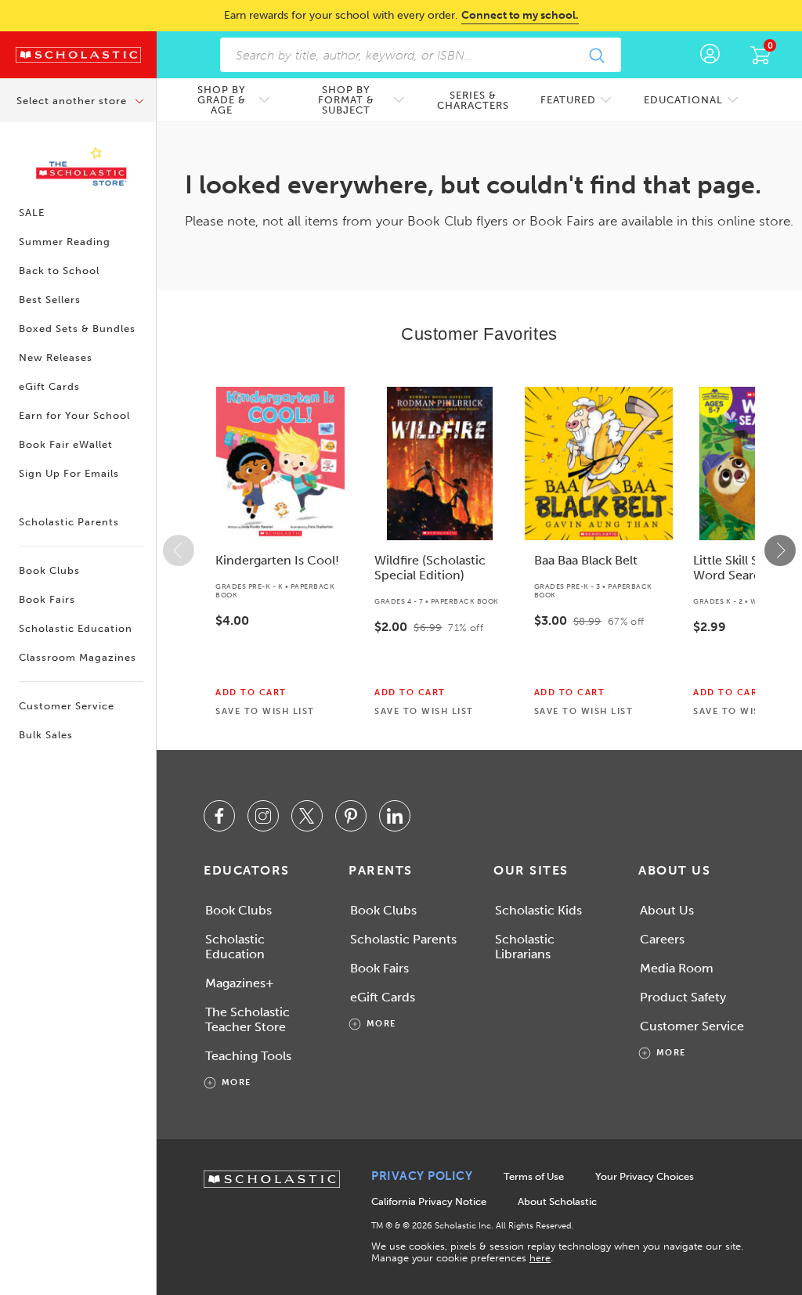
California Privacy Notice (428, 1201)
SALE (32, 212)
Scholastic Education (75, 628)
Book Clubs (49, 570)
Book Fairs (47, 599)
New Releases (55, 357)
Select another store (73, 100)
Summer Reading (64, 241)
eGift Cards (49, 386)
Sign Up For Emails (69, 473)
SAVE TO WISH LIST (265, 711)
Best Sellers (50, 299)
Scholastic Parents (69, 522)
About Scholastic (557, 1201)
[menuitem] (229, 100)
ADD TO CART (251, 693)
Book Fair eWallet (66, 444)
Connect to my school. (520, 15)
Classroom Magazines (77, 657)
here (540, 1258)
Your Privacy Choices (644, 1176)
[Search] (596, 55)
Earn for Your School (74, 415)
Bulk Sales (46, 735)
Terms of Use (534, 1176)
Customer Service (66, 706)
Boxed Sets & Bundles (77, 328)
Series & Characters (473, 100)
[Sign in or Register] (710, 54)
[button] (178, 550)
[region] (479, 550)
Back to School (59, 270)
